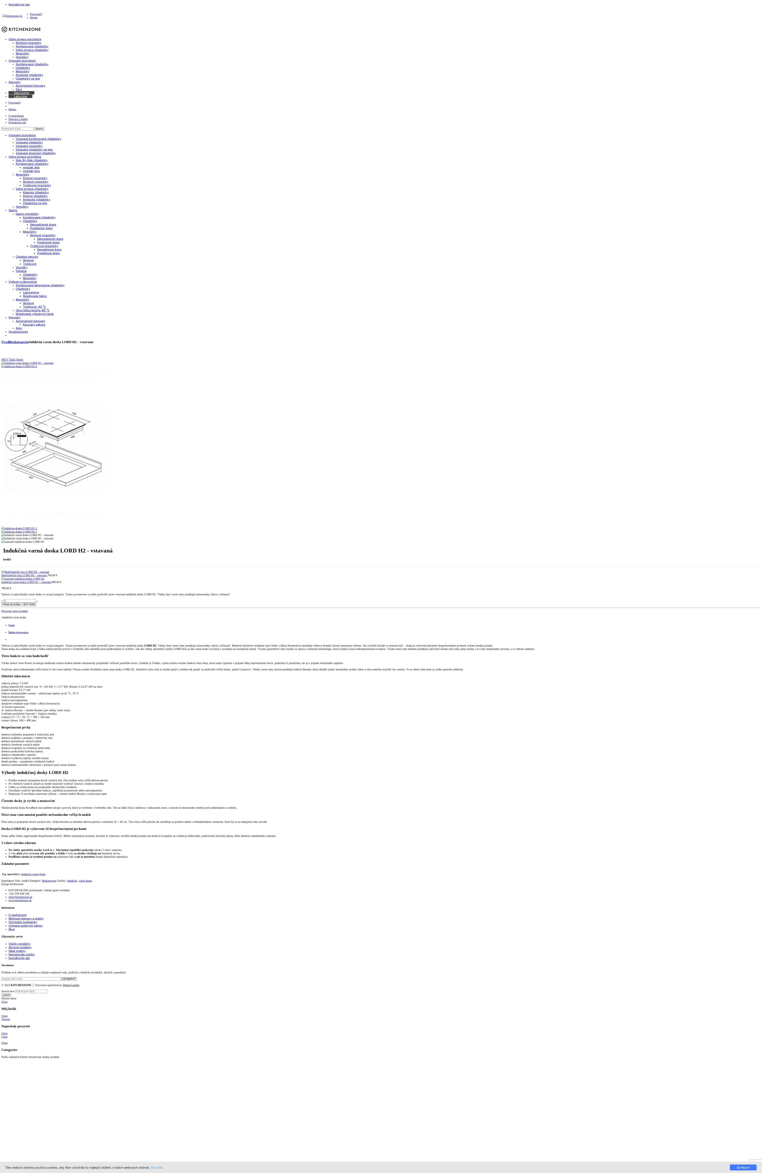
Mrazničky (22, 174)
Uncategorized (18, 331)
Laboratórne (31, 292)
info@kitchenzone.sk (20, 897)
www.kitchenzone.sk (20, 900)
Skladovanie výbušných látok (35, 314)
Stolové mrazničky (35, 178)
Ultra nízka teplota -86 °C (33, 310)
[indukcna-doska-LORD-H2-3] (54, 524)
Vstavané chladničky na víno (34, 149)
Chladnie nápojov (27, 256)
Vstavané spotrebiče (22, 135)
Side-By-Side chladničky (32, 160)
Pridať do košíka (11, 604)
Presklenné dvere (41, 228)
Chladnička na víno (35, 203)
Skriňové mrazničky (35, 181)
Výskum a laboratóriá (23, 281)
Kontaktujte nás (17, 122)
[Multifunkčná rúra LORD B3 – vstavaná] (25, 572)
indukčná (72, 880)
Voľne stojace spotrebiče (25, 156)
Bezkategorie (19, 342)
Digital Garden (71, 985)
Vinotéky (21, 267)
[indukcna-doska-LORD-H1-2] (19, 528)
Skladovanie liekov (35, 296)
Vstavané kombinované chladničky (38, 138)
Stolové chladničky (35, 196)
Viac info (156, 1167)
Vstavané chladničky (29, 142)
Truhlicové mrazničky (37, 185)
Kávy (19, 328)
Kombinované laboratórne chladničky (40, 285)
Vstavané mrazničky (29, 146)
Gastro (13, 210)
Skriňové (28, 260)
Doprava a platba (18, 119)
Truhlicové (30, 264)
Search (39, 128)
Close (4, 1001)
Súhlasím (743, 1167)
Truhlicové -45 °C (34, 306)
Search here (7, 991)
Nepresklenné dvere (43, 224)
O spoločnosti (16, 115)
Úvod (5, 342)
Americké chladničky (36, 199)
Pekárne (21, 271)
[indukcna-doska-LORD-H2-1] (27, 363)
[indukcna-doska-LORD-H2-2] (19, 366)
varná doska (85, 880)
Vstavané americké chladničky (36, 153)
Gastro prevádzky (27, 214)
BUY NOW (29, 604)
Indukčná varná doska (33, 874)
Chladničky (30, 221)
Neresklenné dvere (49, 249)
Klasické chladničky (36, 192)
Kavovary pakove (34, 324)
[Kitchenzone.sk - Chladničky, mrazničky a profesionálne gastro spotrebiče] (12, 15)
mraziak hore (31, 171)
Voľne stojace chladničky (32, 189)
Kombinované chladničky (32, 164)
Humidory (22, 206)
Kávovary (15, 317)
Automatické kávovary (30, 321)
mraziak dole (31, 167)
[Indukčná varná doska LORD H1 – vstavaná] (22, 578)
